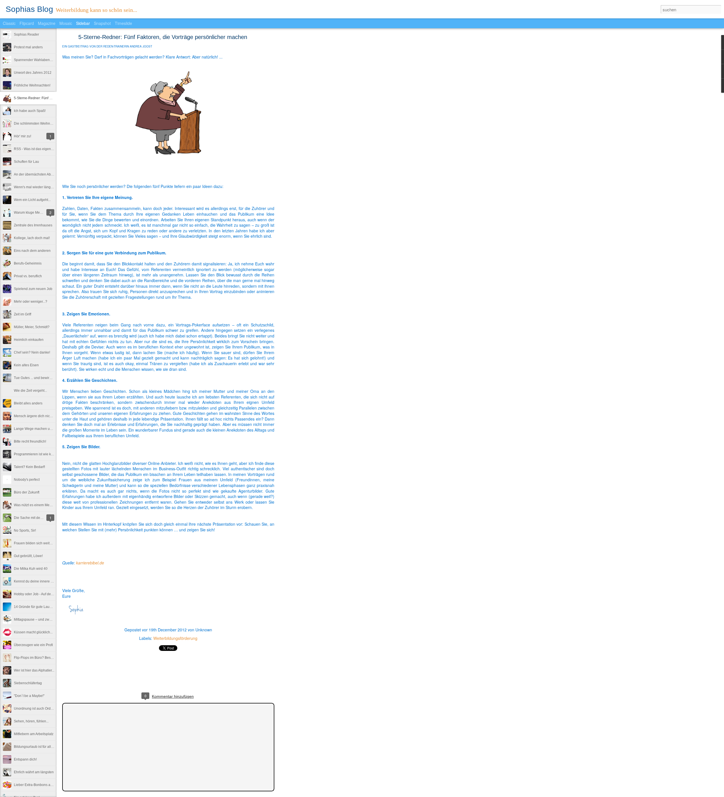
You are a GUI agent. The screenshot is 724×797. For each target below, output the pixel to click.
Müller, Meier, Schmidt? (31, 327)
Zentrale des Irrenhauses (33, 225)
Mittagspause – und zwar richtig (38, 619)
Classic (9, 23)
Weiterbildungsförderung (175, 638)
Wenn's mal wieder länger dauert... (40, 187)
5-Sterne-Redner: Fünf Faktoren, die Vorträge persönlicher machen (162, 37)
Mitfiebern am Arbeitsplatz (33, 734)
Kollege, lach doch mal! (32, 238)
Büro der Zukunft (26, 492)
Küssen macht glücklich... (33, 632)
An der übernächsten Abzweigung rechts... (46, 174)
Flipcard (27, 23)
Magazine (46, 23)
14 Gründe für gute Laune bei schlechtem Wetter (51, 607)
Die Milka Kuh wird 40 (31, 569)
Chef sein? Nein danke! (32, 352)
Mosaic (65, 23)
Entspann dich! (25, 759)
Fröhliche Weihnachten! (32, 85)
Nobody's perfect (27, 480)
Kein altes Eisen (26, 365)
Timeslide (123, 23)
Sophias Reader (26, 34)
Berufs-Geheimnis (28, 263)
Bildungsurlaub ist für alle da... (37, 747)
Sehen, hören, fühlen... (31, 721)
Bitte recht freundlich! (30, 441)
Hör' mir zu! (22, 136)
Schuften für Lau (26, 162)
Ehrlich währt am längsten (34, 772)
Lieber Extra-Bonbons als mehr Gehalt (43, 785)
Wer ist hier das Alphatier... (34, 670)
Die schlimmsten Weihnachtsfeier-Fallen (45, 123)
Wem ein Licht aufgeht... (32, 200)
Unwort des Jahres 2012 (32, 73)
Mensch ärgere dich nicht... (34, 416)
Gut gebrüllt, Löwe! (28, 556)
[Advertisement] (305, 126)
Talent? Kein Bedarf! (29, 467)
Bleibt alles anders (28, 403)
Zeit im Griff (22, 314)
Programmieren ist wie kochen (37, 454)
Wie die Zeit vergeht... (30, 391)
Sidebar (83, 23)
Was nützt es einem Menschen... (38, 505)
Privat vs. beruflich (28, 276)
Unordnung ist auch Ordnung (36, 709)
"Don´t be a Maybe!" (29, 696)
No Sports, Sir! (25, 530)
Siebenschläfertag (28, 683)
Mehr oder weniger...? (30, 302)
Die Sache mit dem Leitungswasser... (42, 518)
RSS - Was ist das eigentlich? (36, 149)
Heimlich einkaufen (29, 340)
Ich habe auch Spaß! (30, 111)
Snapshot (102, 23)
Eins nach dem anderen (32, 251)
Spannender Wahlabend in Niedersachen (46, 60)
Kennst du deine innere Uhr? (36, 581)
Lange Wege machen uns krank (38, 429)
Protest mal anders (28, 47)
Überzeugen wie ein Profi (33, 645)
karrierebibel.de (90, 563)
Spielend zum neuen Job (33, 289)
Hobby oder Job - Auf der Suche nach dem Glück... (52, 594)
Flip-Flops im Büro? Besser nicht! (39, 658)
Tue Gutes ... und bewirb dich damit (41, 378)
